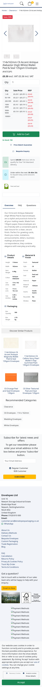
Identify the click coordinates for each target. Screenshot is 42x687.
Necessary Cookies (15, 673)
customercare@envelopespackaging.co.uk (20, 521)
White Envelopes (11, 425)
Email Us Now (9, 588)
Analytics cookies (31, 673)
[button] (37, 4)
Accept (21, 682)
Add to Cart (23, 134)
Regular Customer (20, 468)
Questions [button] (31, 205)
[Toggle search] (21, 3)
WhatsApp (8, 523)
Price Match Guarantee (23, 145)
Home (4, 10)
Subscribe (19, 477)
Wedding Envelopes (12, 419)
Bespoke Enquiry (23, 151)
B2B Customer (20, 471)
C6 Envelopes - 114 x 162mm (16, 413)
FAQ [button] (20, 205)
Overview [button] (9, 205)
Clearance (13, 10)
